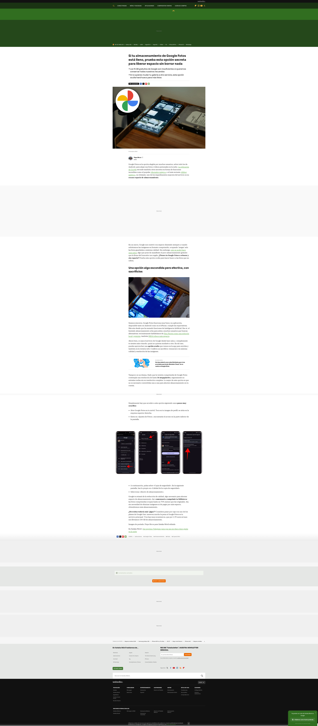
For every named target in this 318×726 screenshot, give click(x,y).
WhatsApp (188, 44)
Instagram (199, 6)
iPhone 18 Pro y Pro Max (158, 641)
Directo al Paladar (158, 690)
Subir (200, 682)
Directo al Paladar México (158, 711)
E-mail (149, 84)
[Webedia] (201, 1)
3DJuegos (129, 690)
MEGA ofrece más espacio (158, 336)
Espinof (142, 692)
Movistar (115, 652)
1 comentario (134, 84)
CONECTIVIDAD (122, 6)
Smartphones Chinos (135, 662)
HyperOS (155, 44)
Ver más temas (118, 668)
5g (129, 659)
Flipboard (196, 6)
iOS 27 (168, 641)
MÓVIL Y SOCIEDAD (136, 6)
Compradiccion (185, 694)
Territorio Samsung (150, 656)
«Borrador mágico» (158, 172)
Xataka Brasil (116, 713)
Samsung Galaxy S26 (144, 641)
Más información (171, 724)
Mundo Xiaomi (116, 700)
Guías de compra (133, 656)
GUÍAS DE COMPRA (180, 6)
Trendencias (184, 690)
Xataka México (117, 711)
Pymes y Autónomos (198, 693)
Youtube (201, 6)
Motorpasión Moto (172, 692)
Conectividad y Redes (151, 662)
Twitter (204, 6)
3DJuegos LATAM (131, 711)
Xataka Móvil (116, 692)
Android (115, 659)
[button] (138, 157)
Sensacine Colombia (143, 714)
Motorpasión (170, 690)
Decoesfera (184, 692)
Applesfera (116, 694)
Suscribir (188, 654)
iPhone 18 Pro (172, 44)
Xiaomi (147, 652)
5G (166, 44)
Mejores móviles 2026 (130, 641)
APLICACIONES (149, 6)
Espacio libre (176, 536)
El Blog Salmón (198, 690)
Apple (130, 652)
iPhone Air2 (188, 641)
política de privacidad (182, 658)
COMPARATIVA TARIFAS (164, 6)
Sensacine (143, 690)
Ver (160, 581)
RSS (180, 667)
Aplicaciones (138, 536)
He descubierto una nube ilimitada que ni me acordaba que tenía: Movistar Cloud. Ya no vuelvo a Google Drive (170, 364)
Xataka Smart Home (116, 697)
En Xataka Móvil (159, 360)
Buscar (201, 675)
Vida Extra (129, 692)
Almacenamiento (159, 536)
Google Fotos (148, 536)
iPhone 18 (181, 44)
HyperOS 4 (148, 44)
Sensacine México (145, 711)
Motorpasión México (170, 711)
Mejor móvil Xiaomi (178, 641)
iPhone (147, 659)
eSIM (141, 44)
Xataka (115, 690)
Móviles (136, 44)
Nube (168, 536)
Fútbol (161, 44)
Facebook (141, 84)
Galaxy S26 (128, 44)
